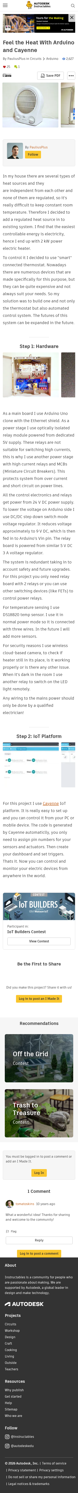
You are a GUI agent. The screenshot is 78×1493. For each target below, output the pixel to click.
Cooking (11, 1350)
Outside (11, 1362)
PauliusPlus (16, 59)
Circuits (35, 59)
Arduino (52, 59)
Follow (33, 154)
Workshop (12, 1330)
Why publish (14, 1390)
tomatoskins (25, 1204)
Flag (13, 1231)
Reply (39, 1240)
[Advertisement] (39, 23)
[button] (5, 6)
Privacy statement (22, 1470)
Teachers (11, 1369)
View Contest (39, 941)
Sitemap (11, 1409)
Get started (13, 1396)
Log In (39, 1173)
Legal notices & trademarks (28, 1484)
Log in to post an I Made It (39, 998)
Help (8, 1403)
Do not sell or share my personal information (41, 1477)
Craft (8, 1343)
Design (10, 1337)
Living (9, 1356)
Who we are (13, 1415)
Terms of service (54, 1463)
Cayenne (51, 803)
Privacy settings (51, 1470)
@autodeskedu (22, 1446)
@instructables (22, 1436)
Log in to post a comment (39, 1253)
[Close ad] (71, 18)
